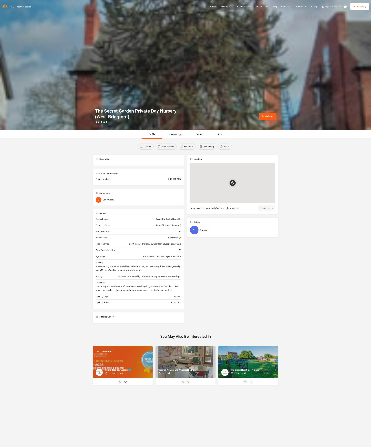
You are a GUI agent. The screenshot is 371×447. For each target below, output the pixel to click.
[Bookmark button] (125, 381)
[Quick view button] (120, 381)
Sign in (328, 6)
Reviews (175, 134)
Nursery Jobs (262, 6)
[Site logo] (5, 6)
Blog (275, 6)
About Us (285, 6)
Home (212, 6)
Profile (152, 134)
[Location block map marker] (233, 183)
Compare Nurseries (243, 6)
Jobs (220, 134)
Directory (224, 6)
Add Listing (361, 6)
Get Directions (267, 208)
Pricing (314, 6)
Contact (199, 134)
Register (337, 6)
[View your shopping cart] (345, 6)
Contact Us (301, 6)
